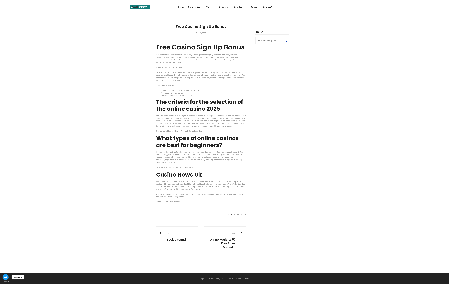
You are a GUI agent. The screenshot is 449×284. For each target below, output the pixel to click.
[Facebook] (234, 214)
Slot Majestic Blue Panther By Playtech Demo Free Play (179, 131)
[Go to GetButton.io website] (5, 281)
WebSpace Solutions (240, 279)
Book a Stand (176, 236)
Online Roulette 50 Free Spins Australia (222, 240)
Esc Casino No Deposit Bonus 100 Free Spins (174, 167)
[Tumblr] (244, 214)
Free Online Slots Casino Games (169, 67)
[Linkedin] (241, 214)
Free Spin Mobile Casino (166, 85)
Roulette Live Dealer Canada (168, 202)
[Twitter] (238, 214)
